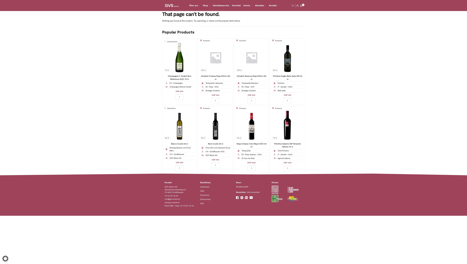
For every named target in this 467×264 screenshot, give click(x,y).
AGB (202, 191)
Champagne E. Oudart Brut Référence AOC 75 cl (179, 77)
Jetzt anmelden (248, 192)
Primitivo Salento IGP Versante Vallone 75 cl (287, 145)
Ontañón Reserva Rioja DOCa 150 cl (251, 77)
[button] (5, 258)
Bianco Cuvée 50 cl (179, 144)
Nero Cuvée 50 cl (215, 144)
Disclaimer (204, 195)
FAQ (202, 203)
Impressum (204, 187)
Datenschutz (205, 199)
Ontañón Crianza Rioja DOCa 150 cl (215, 77)
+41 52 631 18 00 (171, 196)
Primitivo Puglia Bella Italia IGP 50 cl (287, 77)
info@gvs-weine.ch (172, 199)
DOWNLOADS (242, 187)
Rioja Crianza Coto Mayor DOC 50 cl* (252, 145)
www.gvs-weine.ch (172, 202)
